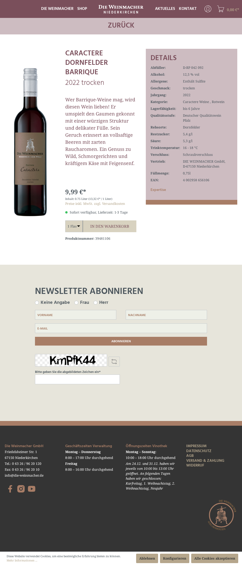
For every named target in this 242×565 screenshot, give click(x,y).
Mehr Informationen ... (22, 560)
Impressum (196, 446)
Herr (103, 302)
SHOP (82, 9)
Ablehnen (147, 558)
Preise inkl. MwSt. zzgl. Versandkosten (95, 203)
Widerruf (195, 465)
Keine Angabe (55, 302)
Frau (84, 302)
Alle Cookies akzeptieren (214, 558)
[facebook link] (10, 488)
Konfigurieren (174, 558)
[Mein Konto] (208, 9)
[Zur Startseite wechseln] (121, 8)
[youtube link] (31, 488)
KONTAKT (188, 9)
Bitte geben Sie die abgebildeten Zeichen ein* (68, 372)
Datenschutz (199, 451)
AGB (190, 456)
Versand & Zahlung (205, 461)
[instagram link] (21, 488)
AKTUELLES (165, 9)
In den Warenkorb (109, 226)
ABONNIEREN (121, 341)
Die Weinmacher (57, 9)
